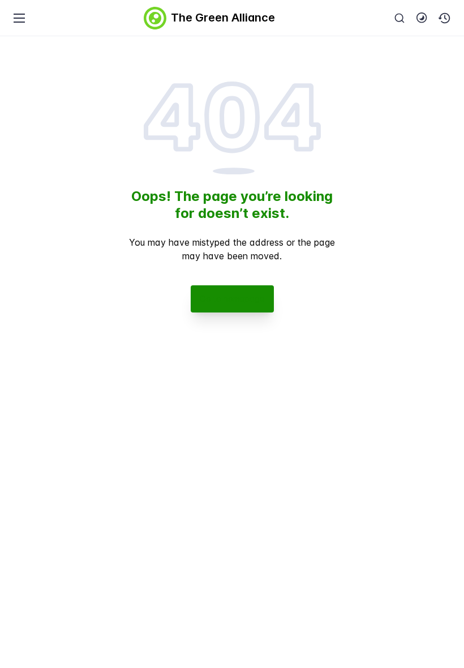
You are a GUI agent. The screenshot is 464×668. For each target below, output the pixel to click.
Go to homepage (232, 298)
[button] (444, 18)
